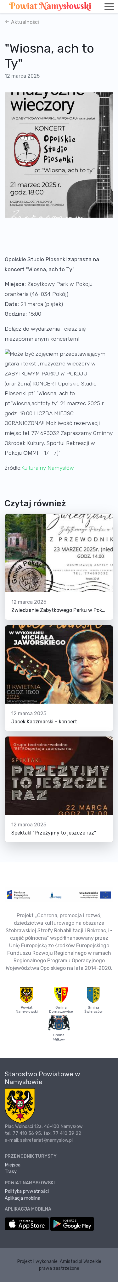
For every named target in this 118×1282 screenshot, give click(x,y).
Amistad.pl (71, 1261)
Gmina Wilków (59, 1037)
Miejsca (12, 1165)
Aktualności (24, 22)
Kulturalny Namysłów (47, 468)
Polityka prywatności (27, 1191)
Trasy (11, 1171)
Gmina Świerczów (93, 1009)
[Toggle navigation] (109, 6)
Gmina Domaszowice (61, 1009)
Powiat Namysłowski (27, 1009)
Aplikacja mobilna (22, 1198)
